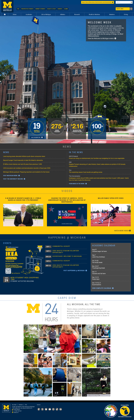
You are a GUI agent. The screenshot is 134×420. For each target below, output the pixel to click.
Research (77, 14)
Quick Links (120, 8)
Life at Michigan (46, 14)
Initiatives (112, 14)
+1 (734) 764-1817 (17, 411)
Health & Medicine (94, 14)
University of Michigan (7, 6)
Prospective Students (27, 8)
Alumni (66, 8)
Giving (126, 14)
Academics (29, 14)
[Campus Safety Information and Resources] (125, 411)
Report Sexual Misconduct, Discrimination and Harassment (96, 2)
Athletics (62, 14)
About (14, 14)
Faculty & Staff (51, 8)
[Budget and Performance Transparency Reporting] (111, 411)
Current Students (40, 8)
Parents (60, 8)
